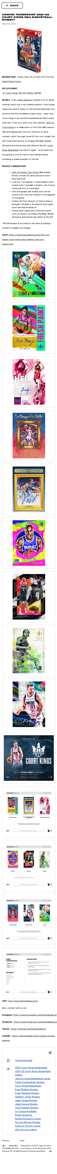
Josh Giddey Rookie (26, 1107)
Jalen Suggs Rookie (26, 1104)
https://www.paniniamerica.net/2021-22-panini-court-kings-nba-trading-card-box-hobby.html (26, 239)
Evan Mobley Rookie (26, 1089)
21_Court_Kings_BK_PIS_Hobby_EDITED (22, 93)
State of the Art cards (27, 1126)
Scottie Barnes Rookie (27, 1122)
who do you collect (26, 1129)
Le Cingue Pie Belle (25, 1111)
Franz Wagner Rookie (27, 1093)
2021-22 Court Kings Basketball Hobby (33, 1073)
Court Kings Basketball (28, 1085)
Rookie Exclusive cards (28, 1118)
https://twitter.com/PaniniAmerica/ (28, 1028)
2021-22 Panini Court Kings (25, 172)
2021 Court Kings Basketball (31, 1067)
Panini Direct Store (11, 81)
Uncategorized (23, 1060)
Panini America (25, 100)
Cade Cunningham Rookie (29, 1082)
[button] (28, 1052)
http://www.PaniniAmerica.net (23, 1001)
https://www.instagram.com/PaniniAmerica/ (35, 1015)
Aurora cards (23, 1078)
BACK (14, 5)
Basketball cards (40, 1078)
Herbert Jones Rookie (27, 1096)
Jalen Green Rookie (26, 1100)
